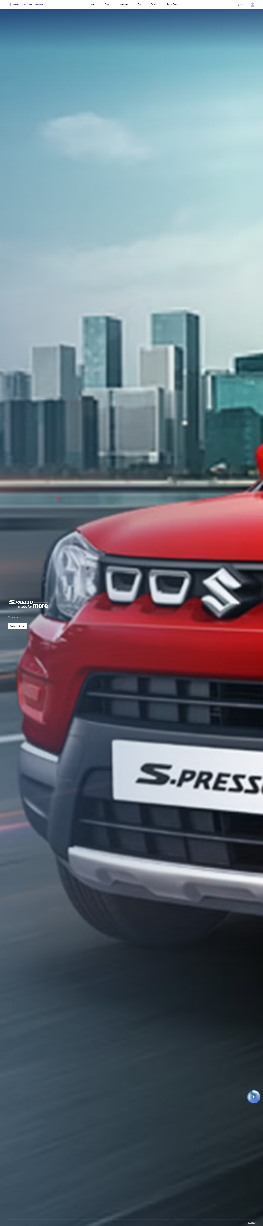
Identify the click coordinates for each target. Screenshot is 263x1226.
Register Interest (17, 626)
